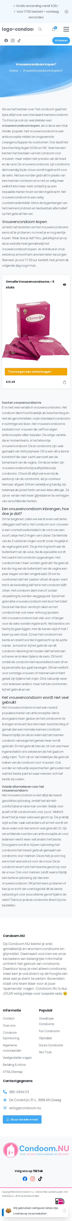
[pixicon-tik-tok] (40, 1178)
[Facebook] (6, 40)
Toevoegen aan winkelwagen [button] (29, 371)
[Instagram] (12, 40)
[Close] (66, 11)
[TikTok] (19, 40)
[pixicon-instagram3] (32, 1178)
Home (13, 70)
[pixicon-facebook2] (25, 1178)
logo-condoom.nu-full (16, 29)
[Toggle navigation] (66, 29)
